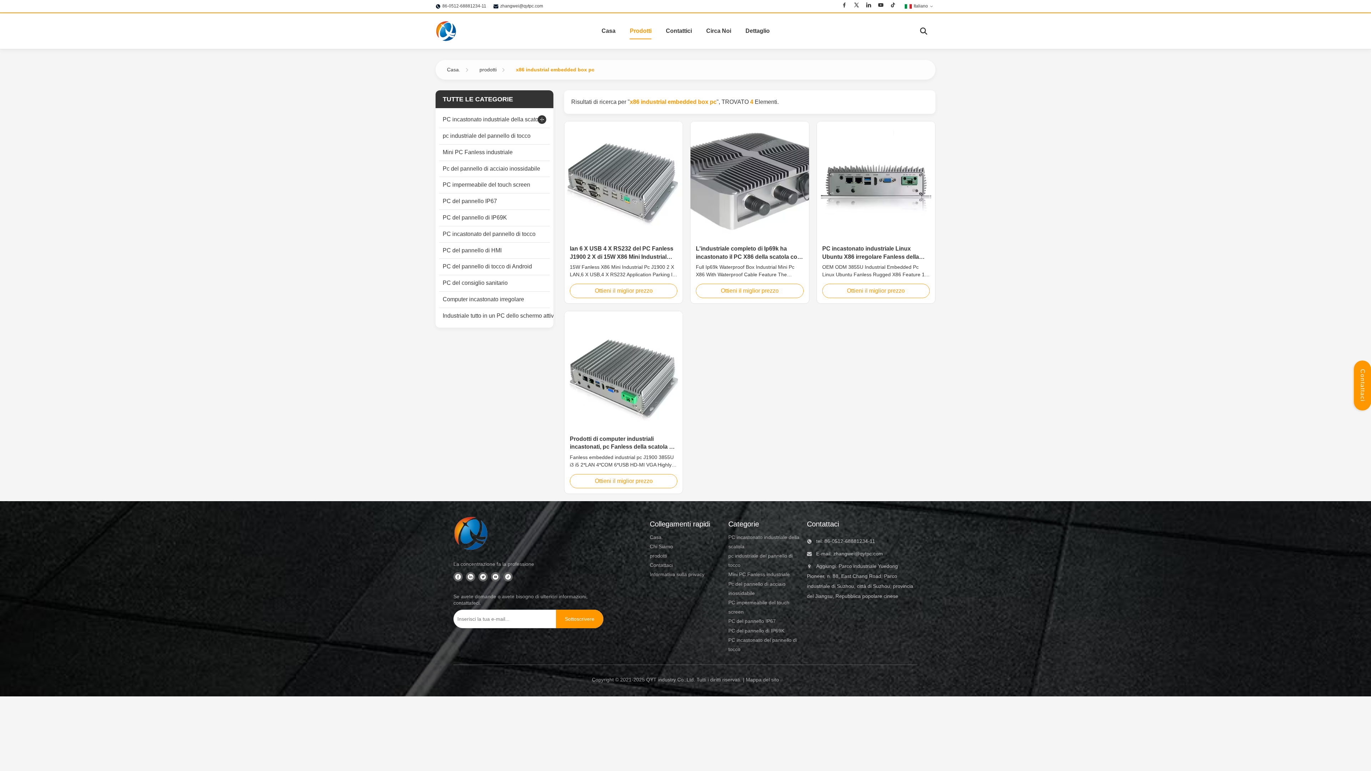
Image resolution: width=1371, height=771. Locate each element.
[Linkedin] (869, 6)
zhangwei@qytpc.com (521, 6)
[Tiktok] (893, 6)
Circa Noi (718, 31)
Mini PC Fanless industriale (759, 574)
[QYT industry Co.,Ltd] (446, 31)
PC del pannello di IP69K (756, 631)
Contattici (679, 31)
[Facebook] (844, 6)
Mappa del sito (762, 679)
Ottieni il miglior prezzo (624, 291)
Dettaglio (757, 31)
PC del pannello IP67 (752, 621)
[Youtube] (881, 6)
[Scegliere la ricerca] (923, 31)
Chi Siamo (661, 546)
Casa (609, 31)
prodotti (488, 69)
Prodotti (641, 31)
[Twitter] (856, 6)
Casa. (453, 69)
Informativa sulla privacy (677, 574)
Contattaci (1363, 385)
